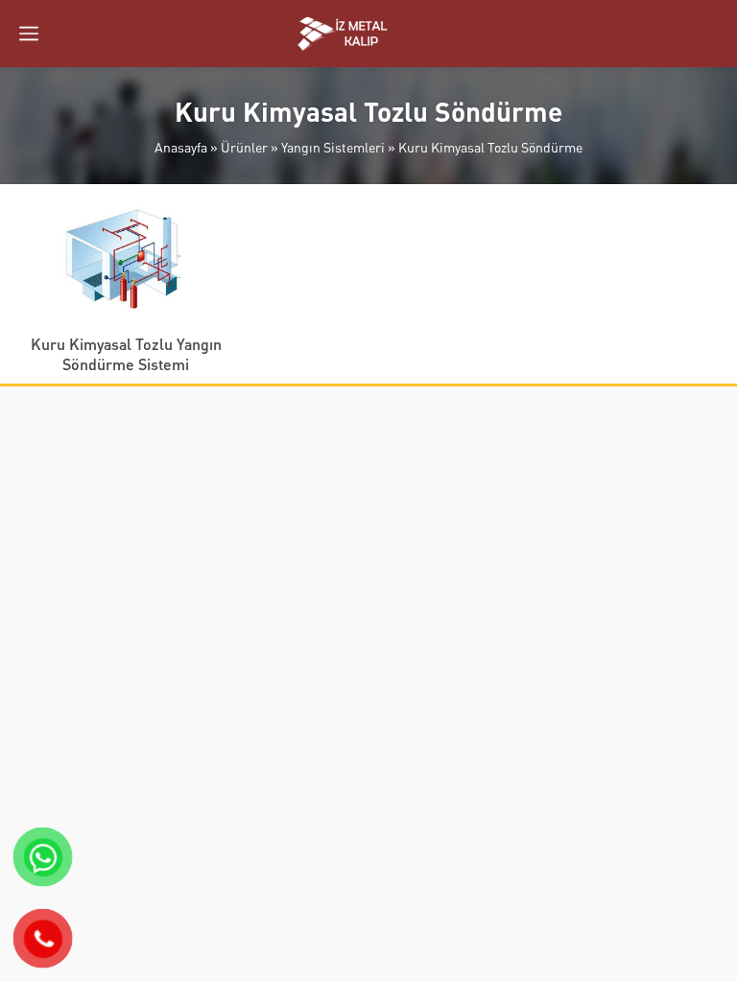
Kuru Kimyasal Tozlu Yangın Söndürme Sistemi (126, 354)
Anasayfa (181, 146)
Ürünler (244, 146)
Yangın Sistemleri (333, 146)
